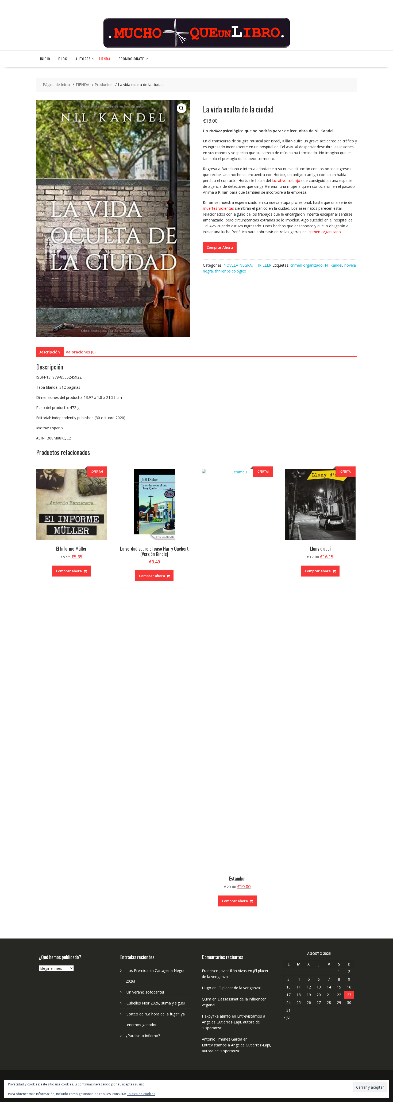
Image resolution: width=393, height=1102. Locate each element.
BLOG (62, 58)
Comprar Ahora (220, 247)
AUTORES (83, 58)
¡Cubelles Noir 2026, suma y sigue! (155, 1003)
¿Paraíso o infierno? (143, 1035)
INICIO (45, 58)
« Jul (286, 1017)
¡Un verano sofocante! (145, 992)
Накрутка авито (216, 1016)
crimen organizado (306, 265)
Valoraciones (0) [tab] (80, 352)
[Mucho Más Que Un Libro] (196, 47)
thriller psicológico (230, 271)
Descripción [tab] (49, 352)
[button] (181, 108)
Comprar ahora (69, 570)
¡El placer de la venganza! (239, 987)
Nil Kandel (333, 265)
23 (349, 994)
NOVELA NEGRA (238, 265)
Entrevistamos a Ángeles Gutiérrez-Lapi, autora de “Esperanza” (233, 1022)
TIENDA (104, 58)
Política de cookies (141, 1094)
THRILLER (262, 265)
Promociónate (131, 58)
